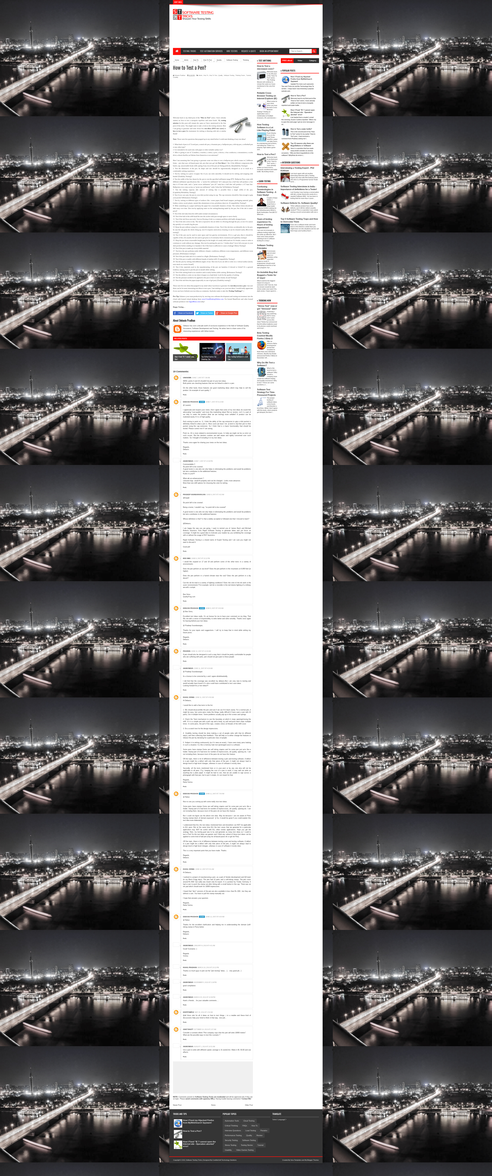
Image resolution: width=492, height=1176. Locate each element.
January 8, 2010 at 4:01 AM (204, 945)
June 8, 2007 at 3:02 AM (215, 494)
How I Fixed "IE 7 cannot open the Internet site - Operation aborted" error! (199, 1144)
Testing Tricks (189, 51)
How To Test (213, 75)
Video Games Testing (245, 1150)
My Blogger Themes (312, 1160)
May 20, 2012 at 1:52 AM (204, 1012)
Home (213, 1105)
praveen (186, 651)
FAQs (244, 1126)
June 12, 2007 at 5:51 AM (204, 869)
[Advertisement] (272, 26)
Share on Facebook (185, 313)
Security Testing (231, 1140)
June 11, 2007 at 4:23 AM (203, 668)
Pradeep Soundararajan (194, 494)
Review (259, 1135)
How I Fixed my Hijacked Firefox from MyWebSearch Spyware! (198, 1121)
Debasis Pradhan (190, 402)
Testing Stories (247, 1145)
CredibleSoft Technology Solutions (224, 1160)
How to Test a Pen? (266, 154)
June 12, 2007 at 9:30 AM (215, 917)
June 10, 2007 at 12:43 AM (201, 651)
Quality (220, 75)
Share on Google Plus (229, 313)
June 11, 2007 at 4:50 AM (204, 697)
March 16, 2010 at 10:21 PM (208, 967)
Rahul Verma (188, 697)
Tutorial (248, 75)
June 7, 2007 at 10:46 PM (203, 461)
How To (205, 75)
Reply (185, 394)
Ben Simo (187, 558)
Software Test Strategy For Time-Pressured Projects (266, 392)
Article (200, 75)
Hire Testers (232, 51)
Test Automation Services (211, 51)
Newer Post (177, 1105)
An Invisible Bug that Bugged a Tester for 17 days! (267, 275)
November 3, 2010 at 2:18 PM (205, 982)
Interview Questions (233, 1130)
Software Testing (229, 75)
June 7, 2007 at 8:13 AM (214, 402)
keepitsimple (188, 1012)
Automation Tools (232, 1121)
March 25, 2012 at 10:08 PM (204, 997)
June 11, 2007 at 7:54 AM (215, 794)
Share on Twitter (207, 313)
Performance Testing (233, 1135)
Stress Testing (230, 1145)
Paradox (263, 1130)
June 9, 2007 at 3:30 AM (214, 608)
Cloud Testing (248, 1121)
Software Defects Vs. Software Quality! (299, 203)
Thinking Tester (240, 75)
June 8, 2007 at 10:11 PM (200, 558)
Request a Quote (248, 51)
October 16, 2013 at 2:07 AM (205, 1029)
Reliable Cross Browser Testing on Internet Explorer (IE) (267, 96)
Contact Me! (246, 1099)
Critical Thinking (231, 1126)
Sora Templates (295, 1160)
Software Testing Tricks (204, 1097)
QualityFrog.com (189, 597)
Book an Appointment (269, 51)
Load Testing (250, 1130)
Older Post (249, 1105)
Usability (175, 77)
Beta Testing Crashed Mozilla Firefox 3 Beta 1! (265, 336)
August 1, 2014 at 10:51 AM (204, 1046)
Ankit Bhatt (188, 1029)
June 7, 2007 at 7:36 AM (201, 378)
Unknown (187, 378)
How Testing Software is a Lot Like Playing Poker (266, 127)
